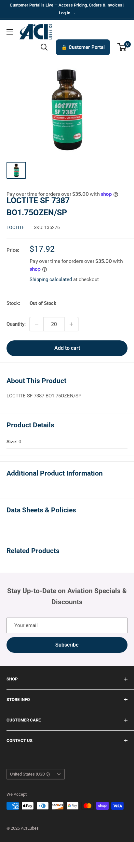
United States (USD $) (30, 774)
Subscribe (67, 645)
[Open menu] (10, 32)
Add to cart (67, 348)
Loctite (15, 227)
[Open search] (44, 47)
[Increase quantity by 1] (71, 324)
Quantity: (16, 324)
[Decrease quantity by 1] (37, 324)
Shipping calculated (51, 279)
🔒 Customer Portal (83, 47)
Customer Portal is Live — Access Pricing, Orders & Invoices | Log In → (67, 9)
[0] (122, 47)
